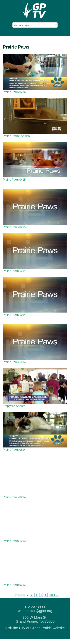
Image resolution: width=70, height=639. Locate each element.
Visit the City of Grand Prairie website (35, 628)
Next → (54, 594)
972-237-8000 (35, 607)
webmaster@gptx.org (35, 611)
